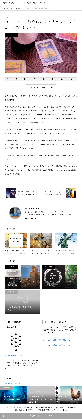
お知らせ (11, 292)
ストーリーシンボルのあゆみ (23, 407)
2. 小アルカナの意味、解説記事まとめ (56, 345)
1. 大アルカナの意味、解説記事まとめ (56, 340)
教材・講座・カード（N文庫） (24, 410)
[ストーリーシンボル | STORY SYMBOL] (12, 3)
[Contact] (35, 218)
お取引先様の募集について (46, 410)
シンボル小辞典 (11, 266)
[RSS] (3, 416)
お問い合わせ (63, 410)
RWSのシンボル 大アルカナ (15, 383)
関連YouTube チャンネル (44, 407)
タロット (11, 35)
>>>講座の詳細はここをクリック (16, 355)
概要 (8, 407)
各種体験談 (71, 407)
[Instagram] (29, 218)
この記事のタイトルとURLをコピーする (41, 87)
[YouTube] (32, 218)
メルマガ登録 (60, 407)
